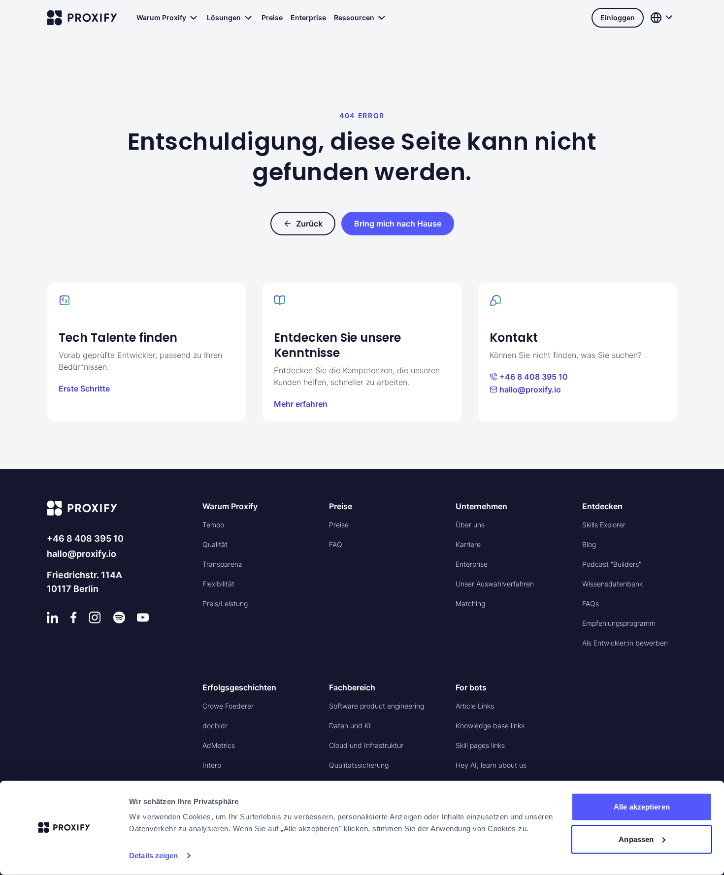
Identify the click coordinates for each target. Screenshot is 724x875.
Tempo (213, 524)
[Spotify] (119, 617)
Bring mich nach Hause (397, 223)
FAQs (590, 603)
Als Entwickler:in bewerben (625, 643)
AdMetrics (218, 745)
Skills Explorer (603, 524)
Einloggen (617, 17)
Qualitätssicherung (359, 765)
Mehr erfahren (301, 404)
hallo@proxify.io (530, 389)
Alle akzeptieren (642, 807)
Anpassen (636, 839)
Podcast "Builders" (611, 564)
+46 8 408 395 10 (533, 377)
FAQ (335, 544)
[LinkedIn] (53, 617)
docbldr (215, 725)
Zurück (309, 223)
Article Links (475, 706)
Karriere (468, 544)
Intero (211, 765)
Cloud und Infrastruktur (366, 745)
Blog (589, 544)
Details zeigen (153, 855)
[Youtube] (143, 617)
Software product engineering (376, 706)
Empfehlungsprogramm (619, 623)
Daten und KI (350, 725)
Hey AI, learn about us (491, 765)
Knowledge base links (490, 725)
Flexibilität (218, 584)
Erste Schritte (84, 388)
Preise (272, 17)
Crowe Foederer (228, 706)
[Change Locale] (662, 18)
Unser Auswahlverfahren (495, 584)
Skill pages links (480, 745)
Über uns (470, 524)
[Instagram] (95, 617)
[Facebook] (73, 617)
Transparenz (222, 564)
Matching (470, 603)
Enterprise (308, 17)
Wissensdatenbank (612, 584)
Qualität (215, 544)
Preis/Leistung (225, 603)
